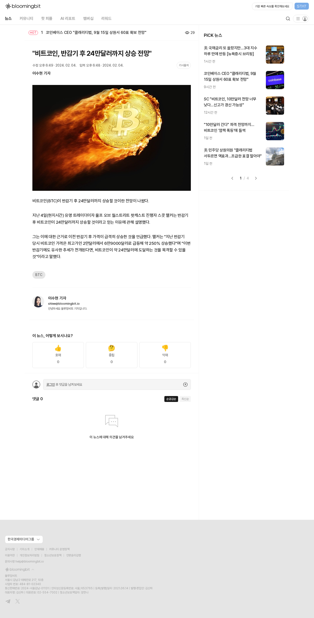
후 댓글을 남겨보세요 (64, 384)
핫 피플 (46, 18)
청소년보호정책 (52, 555)
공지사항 (10, 549)
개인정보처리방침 (29, 555)
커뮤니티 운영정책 (59, 549)
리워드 (106, 18)
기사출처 (184, 65)
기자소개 (24, 549)
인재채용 (39, 549)
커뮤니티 (26, 18)
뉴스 (8, 18)
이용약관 (10, 555)
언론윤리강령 (73, 555)
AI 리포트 (67, 18)
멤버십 (88, 18)
